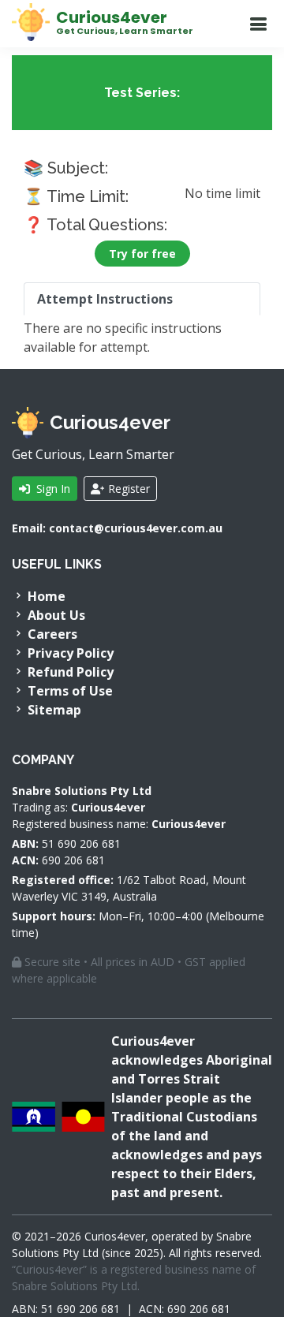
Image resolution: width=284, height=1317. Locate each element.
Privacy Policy (69, 653)
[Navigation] (258, 24)
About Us (54, 615)
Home (44, 596)
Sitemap (52, 709)
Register (127, 488)
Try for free (142, 253)
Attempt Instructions (105, 299)
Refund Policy (69, 672)
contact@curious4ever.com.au (135, 527)
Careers (50, 634)
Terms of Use (68, 691)
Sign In (51, 488)
